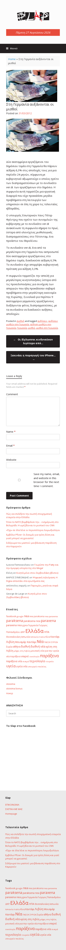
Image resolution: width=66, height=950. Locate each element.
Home (12, 59)
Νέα (40, 641)
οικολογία (34, 656)
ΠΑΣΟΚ (47, 642)
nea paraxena (51, 616)
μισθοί (31, 327)
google (20, 616)
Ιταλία (42, 637)
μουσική (35, 650)
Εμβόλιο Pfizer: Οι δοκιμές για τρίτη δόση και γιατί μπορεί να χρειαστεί (30, 536)
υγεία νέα (21, 666)
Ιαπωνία (25, 636)
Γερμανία (22, 327)
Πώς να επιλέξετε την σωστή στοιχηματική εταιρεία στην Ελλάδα (29, 515)
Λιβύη (10, 642)
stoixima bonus (14, 688)
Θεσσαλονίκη (13, 636)
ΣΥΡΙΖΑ (54, 642)
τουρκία (50, 661)
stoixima (10, 683)
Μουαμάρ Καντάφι (25, 642)
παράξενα (49, 655)
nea (26, 616)
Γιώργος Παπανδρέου (49, 897)
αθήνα (16, 646)
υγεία (10, 665)
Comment (12, 394)
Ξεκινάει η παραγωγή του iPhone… (33, 357)
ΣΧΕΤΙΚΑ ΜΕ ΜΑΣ (14, 809)
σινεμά (26, 661)
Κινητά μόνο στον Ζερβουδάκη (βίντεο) (37, 572)
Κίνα (47, 636)
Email (10, 445)
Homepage (11, 813)
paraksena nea (32, 621)
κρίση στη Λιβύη (29, 919)
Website (11, 459)
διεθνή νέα (38, 646)
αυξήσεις (42, 321)
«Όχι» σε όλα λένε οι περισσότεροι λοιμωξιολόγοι (33, 530)
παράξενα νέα (14, 661)
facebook (11, 616)
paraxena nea (14, 625)
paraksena (14, 620)
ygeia (25, 625)
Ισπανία (34, 637)
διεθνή (25, 646)
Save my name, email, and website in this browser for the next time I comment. (47, 480)
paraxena (48, 620)
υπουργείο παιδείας (37, 666)
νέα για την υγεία (49, 650)
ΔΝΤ (22, 632)
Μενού (13, 48)
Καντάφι (55, 636)
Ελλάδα (34, 630)
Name (10, 431)
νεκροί (25, 656)
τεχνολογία (37, 661)
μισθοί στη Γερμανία (47, 327)
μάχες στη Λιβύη (22, 650)
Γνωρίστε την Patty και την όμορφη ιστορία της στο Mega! (32, 566)
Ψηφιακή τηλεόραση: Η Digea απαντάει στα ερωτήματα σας (32, 579)
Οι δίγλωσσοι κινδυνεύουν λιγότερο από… (33, 341)
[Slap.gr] (33, 16)
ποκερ (9, 693)
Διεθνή (20, 321)
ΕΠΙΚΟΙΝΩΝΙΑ (12, 804)
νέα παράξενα (13, 656)
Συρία (9, 646)
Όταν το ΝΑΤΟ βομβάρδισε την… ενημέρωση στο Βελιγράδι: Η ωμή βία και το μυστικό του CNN (32, 523)
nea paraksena (36, 616)
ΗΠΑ (46, 632)
